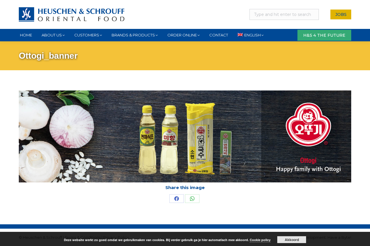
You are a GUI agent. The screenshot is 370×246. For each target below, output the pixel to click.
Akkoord (292, 239)
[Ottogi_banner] (185, 136)
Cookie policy (260, 240)
